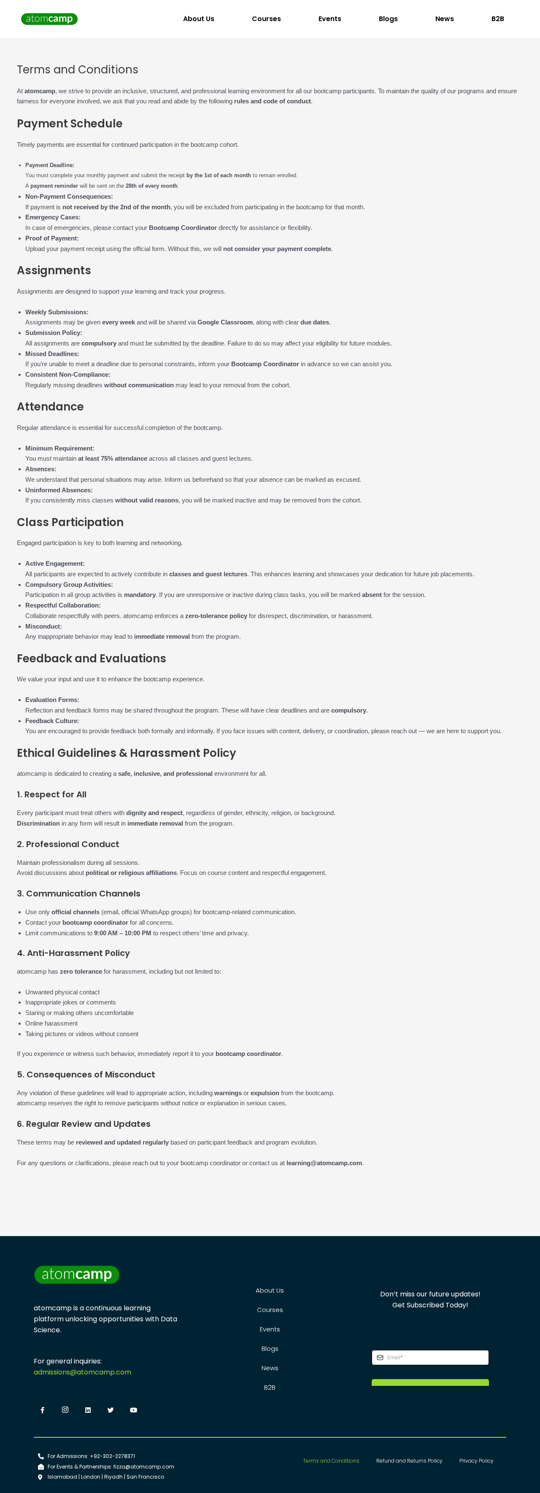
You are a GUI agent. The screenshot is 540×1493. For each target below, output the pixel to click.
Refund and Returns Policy (409, 1460)
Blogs (388, 19)
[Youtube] (133, 1410)
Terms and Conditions (331, 1460)
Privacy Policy (476, 1460)
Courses (266, 19)
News (444, 19)
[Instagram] (65, 1410)
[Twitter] (110, 1410)
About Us (198, 19)
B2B (497, 19)
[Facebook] (42, 1410)
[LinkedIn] (87, 1410)
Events (330, 19)
